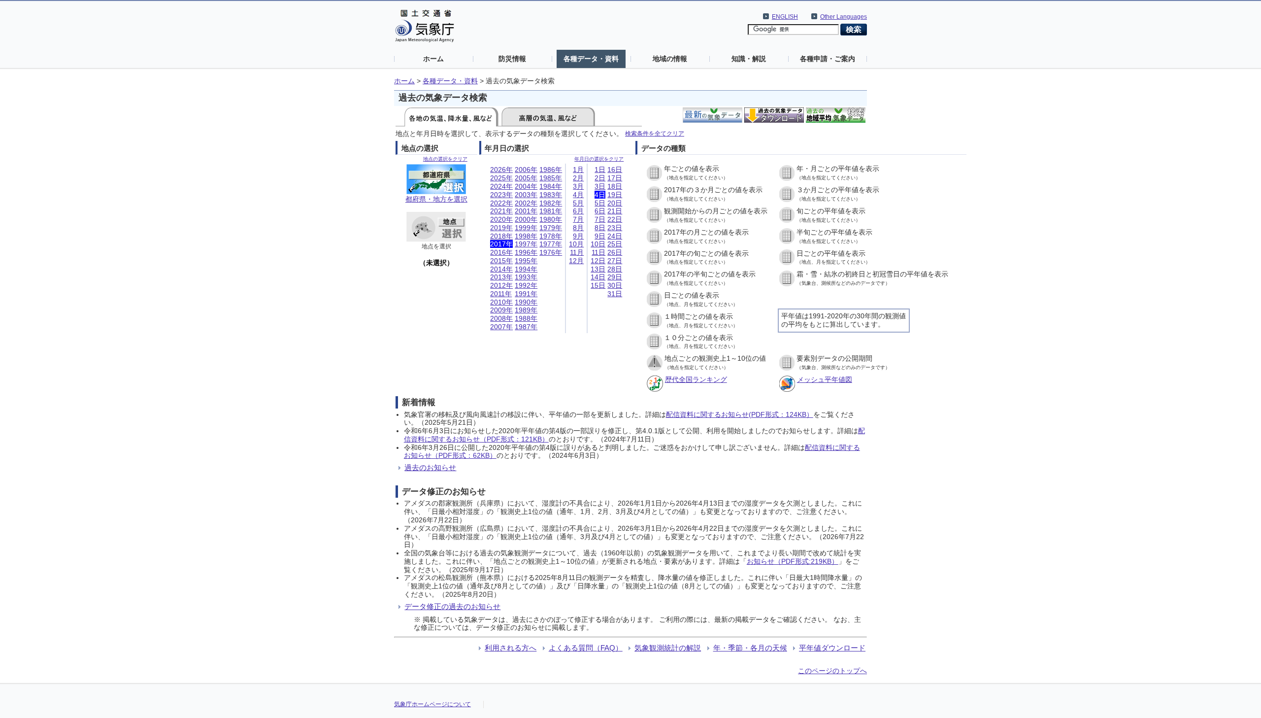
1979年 (550, 228)
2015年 (501, 261)
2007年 (501, 327)
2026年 (501, 169)
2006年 (526, 169)
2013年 (501, 277)
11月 (577, 252)
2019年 (501, 228)
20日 (614, 203)
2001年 (526, 211)
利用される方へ (510, 648)
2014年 (501, 269)
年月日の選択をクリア (599, 159)
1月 (578, 169)
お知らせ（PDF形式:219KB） (792, 561)
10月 (576, 244)
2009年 (501, 310)
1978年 (550, 236)
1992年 (526, 285)
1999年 (526, 228)
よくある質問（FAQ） (586, 648)
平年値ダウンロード (832, 648)
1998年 (526, 236)
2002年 (526, 203)
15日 (598, 285)
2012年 (501, 285)
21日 (614, 211)
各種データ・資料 (591, 59)
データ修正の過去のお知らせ (452, 606)
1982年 (550, 203)
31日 (614, 294)
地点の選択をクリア (445, 159)
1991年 (526, 294)
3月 (578, 186)
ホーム (433, 59)
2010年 (501, 302)
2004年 (526, 186)
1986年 (550, 169)
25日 (614, 244)
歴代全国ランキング (696, 379)
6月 (578, 211)
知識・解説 (748, 59)
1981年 (550, 211)
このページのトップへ (832, 671)
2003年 (526, 195)
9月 (578, 236)
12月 (576, 261)
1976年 (550, 252)
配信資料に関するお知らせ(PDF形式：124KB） (739, 414)
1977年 (550, 244)
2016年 (501, 252)
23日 (614, 228)
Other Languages (843, 16)
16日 (614, 169)
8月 (578, 228)
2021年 (501, 211)
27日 (614, 261)
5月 (578, 203)
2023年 (501, 195)
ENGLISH (785, 16)
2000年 (526, 219)
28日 (614, 269)
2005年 (526, 178)
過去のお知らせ (430, 467)
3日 (600, 186)
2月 (578, 178)
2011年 (501, 294)
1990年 (526, 302)
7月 (578, 219)
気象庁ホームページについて (432, 704)
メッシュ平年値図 (824, 379)
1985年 (550, 178)
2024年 (501, 186)
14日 (598, 277)
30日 (614, 285)
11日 (598, 252)
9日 (600, 236)
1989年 (526, 310)
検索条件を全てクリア (654, 133)
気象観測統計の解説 (667, 648)
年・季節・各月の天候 (750, 648)
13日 (598, 269)
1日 (600, 169)
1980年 (550, 219)
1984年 (550, 186)
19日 (614, 195)
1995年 (526, 261)
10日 (598, 244)
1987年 (526, 327)
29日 (614, 277)
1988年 (526, 318)
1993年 (526, 277)
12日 (598, 261)
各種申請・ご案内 (827, 59)
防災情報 (512, 59)
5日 (600, 203)
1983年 (550, 195)
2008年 (501, 318)
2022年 (501, 203)
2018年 (501, 236)
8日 (600, 228)
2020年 (501, 219)
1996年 (526, 252)
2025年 (501, 178)
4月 (578, 195)
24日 (614, 236)
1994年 (526, 269)
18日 (614, 186)
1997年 (526, 244)
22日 (614, 219)
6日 (600, 211)
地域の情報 (670, 59)
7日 (600, 219)
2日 (600, 178)
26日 (614, 252)
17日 (614, 178)
